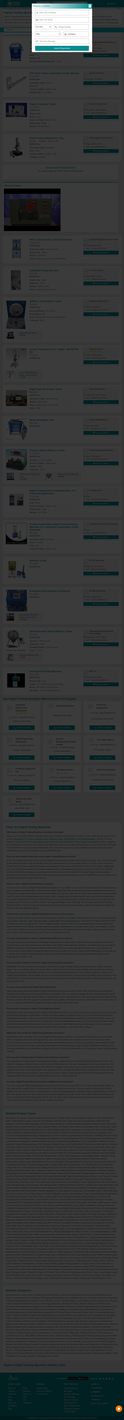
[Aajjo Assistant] (119, 1408)
